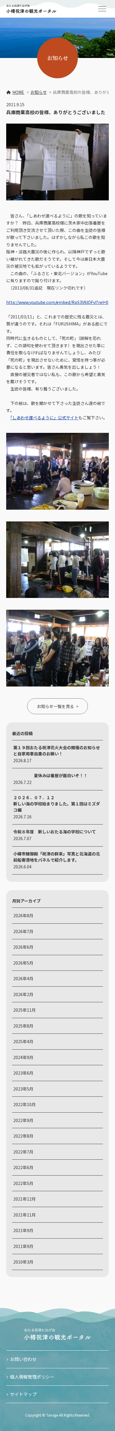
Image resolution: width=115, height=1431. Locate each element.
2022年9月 (23, 1120)
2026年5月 (23, 963)
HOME (18, 92)
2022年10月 (24, 1104)
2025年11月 (24, 1010)
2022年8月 (23, 1136)
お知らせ (38, 92)
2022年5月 (23, 1183)
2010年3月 (23, 1262)
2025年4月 (23, 1041)
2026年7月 (23, 931)
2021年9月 (23, 1230)
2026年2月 (23, 994)
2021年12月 (24, 1199)
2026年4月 (23, 978)
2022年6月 (23, 1167)
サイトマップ (23, 1394)
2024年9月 (23, 1057)
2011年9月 (23, 1246)
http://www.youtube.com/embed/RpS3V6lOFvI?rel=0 (57, 302)
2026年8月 (23, 915)
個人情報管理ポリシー (32, 1377)
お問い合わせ (23, 1359)
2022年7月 (23, 1152)
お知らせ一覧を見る (55, 706)
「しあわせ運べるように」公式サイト (44, 418)
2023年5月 (23, 1089)
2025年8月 (23, 1026)
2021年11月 (24, 1215)
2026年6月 (23, 947)
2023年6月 (23, 1073)
